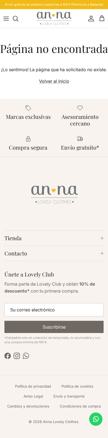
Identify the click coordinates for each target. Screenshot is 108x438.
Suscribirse (54, 327)
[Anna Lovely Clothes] (54, 18)
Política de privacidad (33, 386)
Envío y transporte (69, 396)
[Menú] (6, 18)
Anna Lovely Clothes (60, 421)
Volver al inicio (54, 81)
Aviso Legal (33, 396)
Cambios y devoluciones (28, 406)
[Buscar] (18, 18)
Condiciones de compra (80, 406)
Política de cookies (77, 386)
